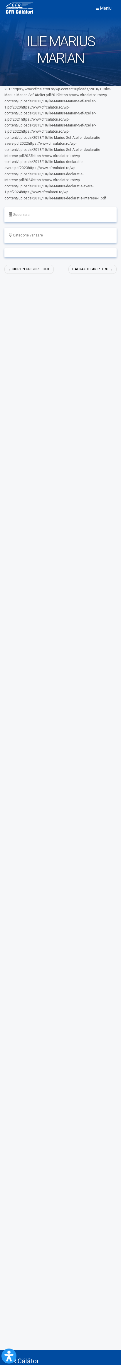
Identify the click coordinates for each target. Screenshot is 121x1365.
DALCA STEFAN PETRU (90, 269)
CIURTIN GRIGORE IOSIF (31, 269)
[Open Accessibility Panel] (8, 1356)
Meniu (105, 8)
